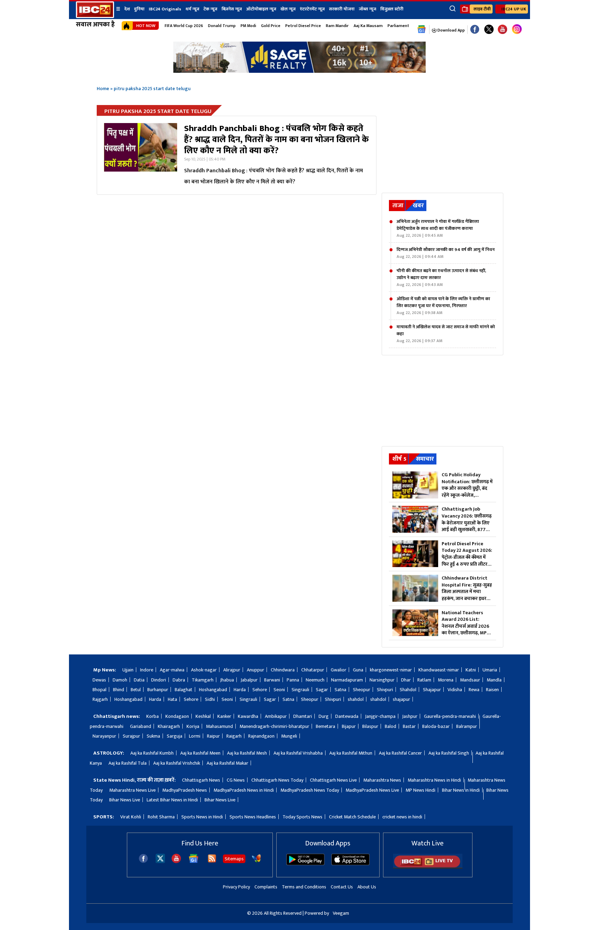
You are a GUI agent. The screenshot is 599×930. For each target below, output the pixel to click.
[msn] (256, 861)
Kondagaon (177, 716)
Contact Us (342, 887)
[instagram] (517, 29)
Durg (324, 716)
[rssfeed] (212, 861)
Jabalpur (249, 680)
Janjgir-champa (380, 716)
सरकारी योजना (342, 9)
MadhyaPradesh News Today (309, 790)
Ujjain (127, 670)
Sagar (322, 690)
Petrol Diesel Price (303, 25)
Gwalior (338, 670)
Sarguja (174, 736)
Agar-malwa (172, 670)
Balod (390, 726)
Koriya (192, 726)
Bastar (409, 726)
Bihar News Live (124, 800)
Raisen (492, 690)
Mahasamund (219, 726)
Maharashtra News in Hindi (434, 780)
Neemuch (315, 680)
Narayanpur (104, 736)
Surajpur (131, 736)
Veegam (341, 913)
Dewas (99, 680)
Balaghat (183, 690)
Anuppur (255, 670)
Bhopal (99, 690)
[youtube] (502, 29)
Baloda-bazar (436, 726)
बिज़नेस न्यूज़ (232, 9)
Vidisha (455, 690)
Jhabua (227, 680)
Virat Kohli (130, 817)
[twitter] (160, 861)
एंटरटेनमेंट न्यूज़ (312, 9)
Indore (146, 670)
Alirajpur (231, 670)
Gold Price (270, 25)
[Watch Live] (427, 867)
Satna (340, 690)
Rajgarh (100, 699)
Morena (445, 680)
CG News (236, 780)
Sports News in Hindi (202, 817)
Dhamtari (302, 716)
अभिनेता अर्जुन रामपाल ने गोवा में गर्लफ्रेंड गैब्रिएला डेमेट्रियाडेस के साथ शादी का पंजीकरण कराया (438, 228)
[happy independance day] (299, 71)
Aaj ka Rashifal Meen (200, 753)
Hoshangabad (213, 690)
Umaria (490, 670)
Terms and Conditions (304, 887)
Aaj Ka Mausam (368, 25)
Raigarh (234, 736)
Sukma (153, 736)
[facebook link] (475, 29)
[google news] (421, 29)
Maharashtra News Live (132, 790)
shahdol (356, 699)
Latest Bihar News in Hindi (172, 800)
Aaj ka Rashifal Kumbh (152, 753)
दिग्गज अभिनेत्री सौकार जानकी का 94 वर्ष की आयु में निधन (446, 253)
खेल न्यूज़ (288, 9)
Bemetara (325, 726)
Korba (152, 716)
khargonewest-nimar (391, 670)
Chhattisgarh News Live (333, 780)
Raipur (213, 736)
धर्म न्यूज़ (192, 9)
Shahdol (408, 690)
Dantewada (346, 716)
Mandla (494, 680)
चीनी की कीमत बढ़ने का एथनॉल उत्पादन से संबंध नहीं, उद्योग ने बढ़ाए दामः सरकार (441, 277)
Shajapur (432, 690)
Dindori (158, 680)
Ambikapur (276, 716)
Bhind (118, 690)
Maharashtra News (382, 780)
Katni (471, 670)
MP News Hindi (420, 790)
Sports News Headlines (252, 817)
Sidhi (210, 699)
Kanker (224, 716)
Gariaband (140, 726)
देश (127, 9)
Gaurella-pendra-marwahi (450, 716)
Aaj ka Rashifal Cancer (400, 753)
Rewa (474, 690)
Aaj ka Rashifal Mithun (350, 753)
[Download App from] (305, 863)
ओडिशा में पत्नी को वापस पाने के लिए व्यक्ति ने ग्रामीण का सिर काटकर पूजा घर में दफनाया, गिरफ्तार (443, 305)
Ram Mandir (337, 25)
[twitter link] (489, 29)
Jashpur (409, 716)
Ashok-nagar (204, 670)
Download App (450, 30)
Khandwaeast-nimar (438, 670)
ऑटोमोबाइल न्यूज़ (261, 9)
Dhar (406, 680)
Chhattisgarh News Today (277, 780)
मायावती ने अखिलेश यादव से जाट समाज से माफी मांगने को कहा (446, 333)
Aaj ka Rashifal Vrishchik (176, 763)
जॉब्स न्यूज (367, 9)
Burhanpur (157, 690)
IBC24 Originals (165, 9)
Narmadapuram (347, 680)
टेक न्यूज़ (210, 9)
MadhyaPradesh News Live (372, 790)
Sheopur (361, 690)
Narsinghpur (382, 680)
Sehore (259, 690)
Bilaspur (370, 726)
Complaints (265, 887)
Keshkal (203, 716)
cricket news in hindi (402, 817)
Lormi (194, 736)
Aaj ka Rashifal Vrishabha (298, 753)
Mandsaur (470, 680)
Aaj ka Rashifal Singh (448, 753)
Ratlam (424, 680)
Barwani (272, 680)
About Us (366, 887)
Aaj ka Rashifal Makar (227, 763)
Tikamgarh (203, 680)
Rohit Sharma (161, 817)
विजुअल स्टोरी (391, 9)
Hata (172, 699)
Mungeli (289, 736)
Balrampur (466, 726)
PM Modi (248, 25)
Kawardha (248, 716)
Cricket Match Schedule (352, 817)
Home (103, 89)
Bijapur (349, 726)
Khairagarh (169, 726)
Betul (136, 690)
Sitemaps (234, 859)
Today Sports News (302, 817)
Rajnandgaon (261, 736)
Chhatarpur (312, 670)
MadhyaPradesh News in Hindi (244, 790)
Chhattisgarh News (201, 780)
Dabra (179, 680)
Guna (358, 670)
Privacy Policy (236, 887)
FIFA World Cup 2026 (184, 25)
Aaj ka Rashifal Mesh (247, 753)
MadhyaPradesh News (184, 790)
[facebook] (143, 861)
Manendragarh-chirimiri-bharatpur (274, 726)
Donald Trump (222, 25)
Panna (293, 680)
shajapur (401, 699)
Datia (139, 680)
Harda (240, 690)
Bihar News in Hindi (461, 790)
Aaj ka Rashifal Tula (127, 763)
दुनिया (139, 9)
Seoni (279, 690)
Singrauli (300, 690)
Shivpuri (385, 690)
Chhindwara (283, 670)
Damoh (120, 680)
